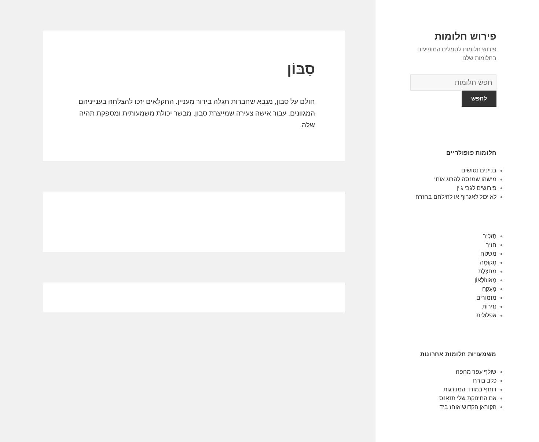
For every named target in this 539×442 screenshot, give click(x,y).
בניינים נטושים (478, 170)
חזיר (491, 245)
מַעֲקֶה (489, 289)
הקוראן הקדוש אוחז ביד (468, 407)
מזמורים (486, 298)
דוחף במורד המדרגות (469, 389)
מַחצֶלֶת (487, 271)
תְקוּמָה (488, 262)
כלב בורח (484, 380)
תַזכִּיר (489, 236)
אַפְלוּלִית (486, 315)
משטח (488, 254)
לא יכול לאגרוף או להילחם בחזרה (455, 197)
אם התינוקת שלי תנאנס (467, 398)
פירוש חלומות (465, 36)
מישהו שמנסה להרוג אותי (465, 179)
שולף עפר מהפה (476, 372)
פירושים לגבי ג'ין (476, 188)
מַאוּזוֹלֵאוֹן (485, 280)
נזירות (489, 306)
